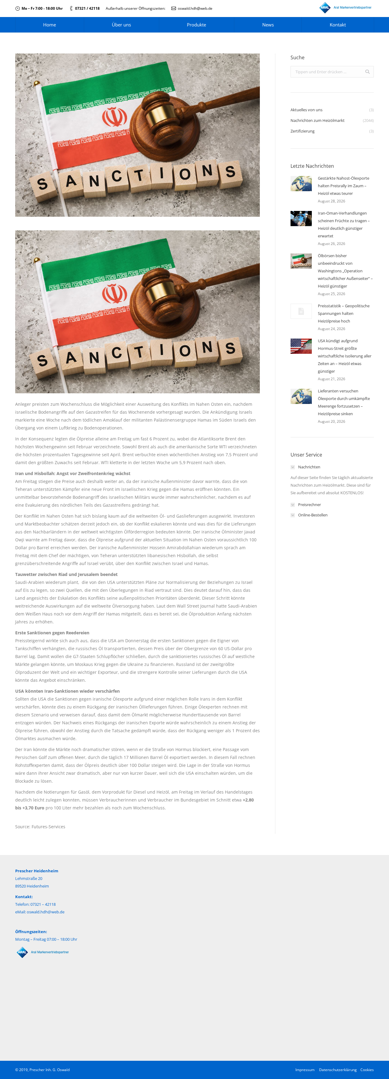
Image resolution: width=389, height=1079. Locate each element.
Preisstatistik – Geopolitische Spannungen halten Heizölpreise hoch (344, 313)
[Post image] (301, 183)
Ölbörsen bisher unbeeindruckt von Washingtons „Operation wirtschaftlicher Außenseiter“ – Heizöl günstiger (345, 271)
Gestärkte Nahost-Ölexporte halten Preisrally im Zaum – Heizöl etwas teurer (343, 185)
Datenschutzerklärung (338, 1069)
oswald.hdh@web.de (195, 8)
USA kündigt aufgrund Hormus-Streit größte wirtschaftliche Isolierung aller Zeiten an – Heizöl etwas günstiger (344, 356)
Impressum (305, 1069)
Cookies (367, 1069)
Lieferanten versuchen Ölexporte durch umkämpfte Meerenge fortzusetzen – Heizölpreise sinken (344, 402)
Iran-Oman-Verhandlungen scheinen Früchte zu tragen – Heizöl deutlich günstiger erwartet (344, 224)
